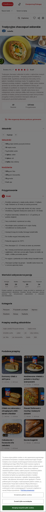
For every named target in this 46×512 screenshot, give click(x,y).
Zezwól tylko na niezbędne (23, 501)
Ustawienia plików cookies (23, 495)
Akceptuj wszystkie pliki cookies (23, 508)
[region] (23, 481)
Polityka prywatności (27, 490)
